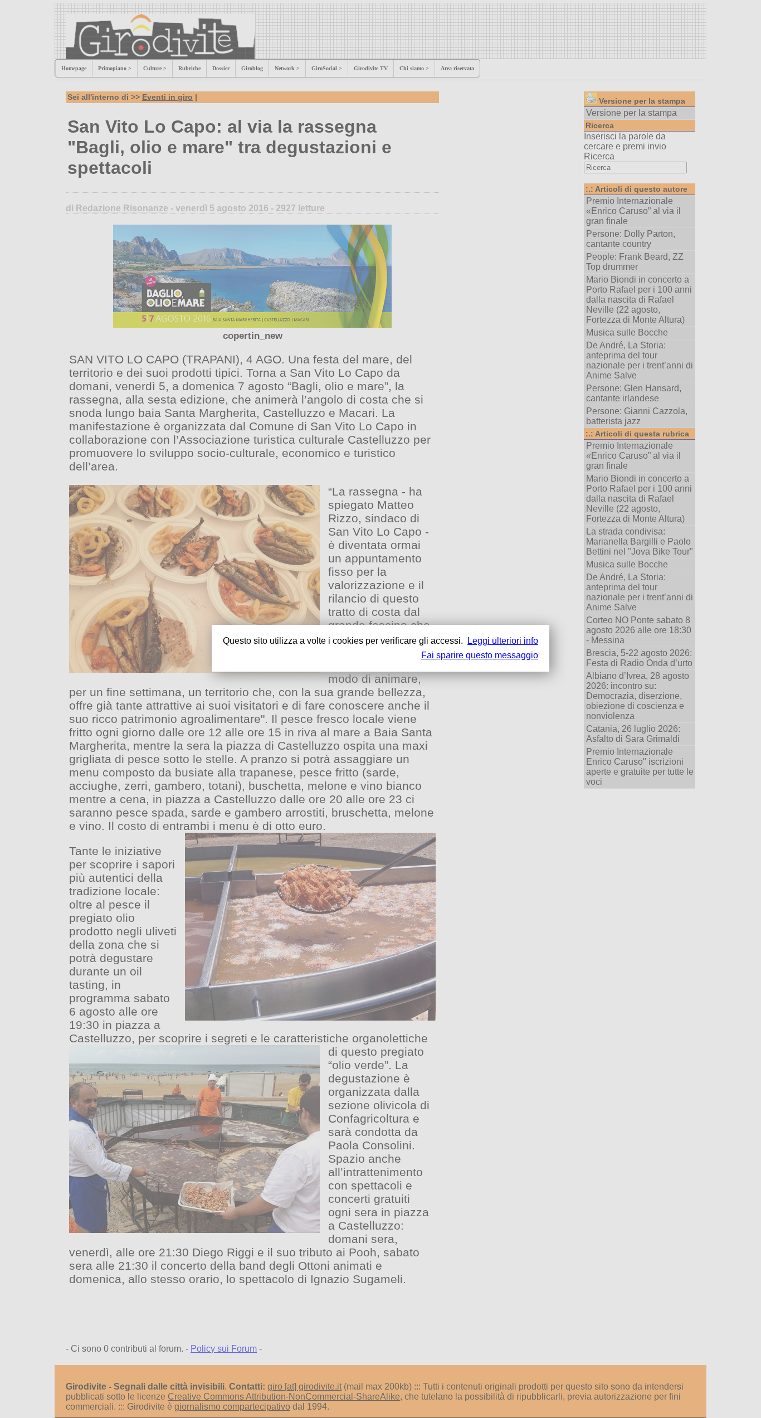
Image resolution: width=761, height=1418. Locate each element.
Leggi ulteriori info (502, 640)
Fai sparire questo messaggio (479, 655)
